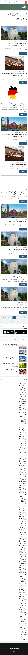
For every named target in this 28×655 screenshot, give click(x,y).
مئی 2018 (23, 603)
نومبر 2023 (22, 457)
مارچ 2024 (23, 448)
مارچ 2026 (23, 394)
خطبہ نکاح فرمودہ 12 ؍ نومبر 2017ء (17, 305)
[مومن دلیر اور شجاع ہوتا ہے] (22, 352)
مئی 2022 (23, 497)
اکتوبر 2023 (22, 459)
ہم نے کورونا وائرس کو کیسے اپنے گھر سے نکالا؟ (10, 364)
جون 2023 (23, 468)
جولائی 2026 (22, 385)
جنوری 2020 (22, 559)
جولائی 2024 (22, 439)
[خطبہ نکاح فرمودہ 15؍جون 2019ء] (14, 211)
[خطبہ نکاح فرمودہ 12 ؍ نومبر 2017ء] (14, 294)
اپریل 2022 (22, 499)
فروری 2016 (22, 634)
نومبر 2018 (22, 590)
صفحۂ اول (22, 13)
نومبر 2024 (22, 430)
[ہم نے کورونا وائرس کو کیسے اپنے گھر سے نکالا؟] (22, 365)
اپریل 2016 (22, 630)
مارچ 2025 (23, 421)
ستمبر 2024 (22, 434)
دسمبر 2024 (22, 428)
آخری (10, 321)
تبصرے (4, 340)
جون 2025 (23, 414)
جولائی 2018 (22, 599)
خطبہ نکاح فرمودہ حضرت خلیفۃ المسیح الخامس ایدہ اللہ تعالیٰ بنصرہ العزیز (14, 74)
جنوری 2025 (22, 425)
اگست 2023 (22, 463)
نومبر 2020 (22, 537)
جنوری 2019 (22, 585)
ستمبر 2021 (22, 514)
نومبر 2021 (22, 510)
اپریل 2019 (22, 579)
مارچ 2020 (23, 554)
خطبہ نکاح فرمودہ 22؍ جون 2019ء (17, 249)
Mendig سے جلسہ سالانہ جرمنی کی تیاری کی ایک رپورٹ (10, 358)
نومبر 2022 (22, 483)
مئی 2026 (23, 390)
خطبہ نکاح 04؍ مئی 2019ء (20, 277)
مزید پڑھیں (23, 53)
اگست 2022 (22, 490)
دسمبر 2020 (22, 534)
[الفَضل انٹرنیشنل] (23, 7)
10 (18, 321)
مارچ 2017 (23, 621)
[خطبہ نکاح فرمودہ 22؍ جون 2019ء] (14, 238)
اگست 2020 (22, 543)
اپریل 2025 (22, 419)
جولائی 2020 (22, 545)
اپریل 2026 (22, 392)
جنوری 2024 (22, 452)
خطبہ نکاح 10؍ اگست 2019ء (19, 164)
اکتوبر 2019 (22, 565)
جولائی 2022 (22, 492)
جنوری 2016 (22, 637)
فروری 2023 (22, 477)
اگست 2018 (22, 597)
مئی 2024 (23, 443)
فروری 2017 (22, 623)
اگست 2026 (22, 383)
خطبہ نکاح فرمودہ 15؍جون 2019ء (17, 221)
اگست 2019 (22, 570)
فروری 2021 (22, 530)
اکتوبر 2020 (22, 539)
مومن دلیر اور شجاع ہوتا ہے (12, 351)
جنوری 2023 (22, 479)
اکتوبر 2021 (22, 512)
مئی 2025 (23, 417)
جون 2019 (23, 574)
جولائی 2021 (22, 519)
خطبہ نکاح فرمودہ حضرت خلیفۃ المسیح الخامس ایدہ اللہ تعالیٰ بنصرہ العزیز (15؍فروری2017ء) (14, 45)
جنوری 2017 (22, 625)
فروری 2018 (22, 610)
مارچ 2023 (23, 474)
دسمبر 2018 (22, 588)
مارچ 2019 (23, 581)
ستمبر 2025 (22, 408)
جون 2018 (23, 601)
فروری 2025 (22, 423)
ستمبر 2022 (22, 488)
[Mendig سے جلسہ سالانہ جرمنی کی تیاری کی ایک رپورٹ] (22, 359)
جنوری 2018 (22, 612)
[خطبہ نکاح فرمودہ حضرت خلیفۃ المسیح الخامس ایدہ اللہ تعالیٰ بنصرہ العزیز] (14, 63)
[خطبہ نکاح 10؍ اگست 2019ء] (14, 153)
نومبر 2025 (22, 403)
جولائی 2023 (22, 465)
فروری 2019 (22, 583)
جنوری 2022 (22, 505)
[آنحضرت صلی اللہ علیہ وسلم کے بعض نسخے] (22, 371)
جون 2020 (23, 548)
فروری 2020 (22, 557)
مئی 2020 (23, 550)
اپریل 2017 (22, 619)
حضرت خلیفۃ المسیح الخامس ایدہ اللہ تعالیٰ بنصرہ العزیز (15, 14)
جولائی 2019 (22, 572)
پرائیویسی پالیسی (14, 648)
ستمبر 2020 (22, 541)
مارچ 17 (23, 639)
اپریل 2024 (22, 445)
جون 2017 (23, 614)
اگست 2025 (22, 410)
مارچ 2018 (23, 608)
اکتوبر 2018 (22, 592)
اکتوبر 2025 (22, 405)
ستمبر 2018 (22, 594)
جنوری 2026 (22, 399)
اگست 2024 (22, 437)
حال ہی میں (14, 340)
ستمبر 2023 (22, 461)
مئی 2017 (23, 617)
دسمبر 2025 (22, 401)
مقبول (24, 340)
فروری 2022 (22, 503)
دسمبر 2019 (22, 561)
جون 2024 (23, 441)
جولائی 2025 (22, 412)
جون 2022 (23, 494)
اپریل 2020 (22, 552)
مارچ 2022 (23, 501)
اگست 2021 (22, 517)
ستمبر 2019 (22, 568)
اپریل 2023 (22, 472)
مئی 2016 (23, 628)
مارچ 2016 (23, 632)
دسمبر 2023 (22, 454)
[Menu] (3, 7)
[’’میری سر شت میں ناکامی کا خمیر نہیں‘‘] (22, 346)
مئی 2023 (23, 470)
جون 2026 (23, 388)
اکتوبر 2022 (22, 485)
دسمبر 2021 (22, 508)
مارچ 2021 (23, 528)
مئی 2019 (23, 577)
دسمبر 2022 (22, 481)
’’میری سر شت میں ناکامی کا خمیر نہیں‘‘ (10, 344)
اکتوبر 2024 (22, 432)
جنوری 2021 (22, 532)
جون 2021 (23, 521)
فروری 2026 (22, 397)
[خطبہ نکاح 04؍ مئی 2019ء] (14, 266)
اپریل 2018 (22, 605)
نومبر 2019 (22, 563)
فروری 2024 (22, 450)
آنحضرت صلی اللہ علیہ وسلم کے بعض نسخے (11, 370)
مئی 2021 (23, 523)
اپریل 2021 (22, 525)
